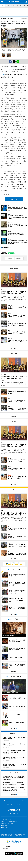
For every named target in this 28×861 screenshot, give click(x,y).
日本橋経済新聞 (14, 2)
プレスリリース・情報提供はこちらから (10, 821)
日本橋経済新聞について (7, 819)
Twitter (16, 813)
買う (18, 5)
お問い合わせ (5, 825)
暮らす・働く (22, 5)
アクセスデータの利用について (8, 823)
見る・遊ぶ (13, 5)
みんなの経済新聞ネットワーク (14, 842)
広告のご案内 (5, 827)
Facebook (12, 813)
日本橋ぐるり (5, 248)
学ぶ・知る (10, 18)
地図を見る (14, 199)
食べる (7, 5)
